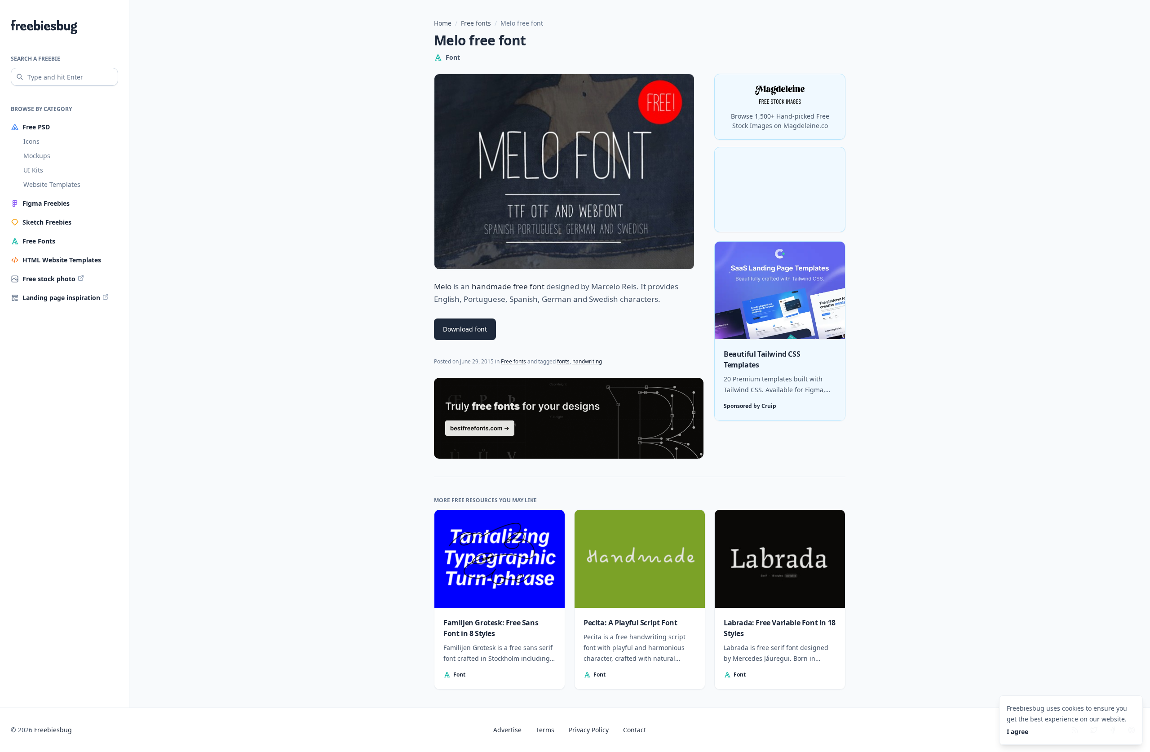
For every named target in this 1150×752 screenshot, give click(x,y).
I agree (1017, 731)
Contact (634, 729)
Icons (31, 141)
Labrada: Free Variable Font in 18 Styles (780, 628)
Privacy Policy (589, 729)
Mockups (36, 155)
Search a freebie (35, 58)
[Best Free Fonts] (568, 418)
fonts (563, 361)
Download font (465, 329)
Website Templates (51, 184)
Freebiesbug (53, 729)
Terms (545, 729)
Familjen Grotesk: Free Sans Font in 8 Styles (490, 628)
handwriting (587, 361)
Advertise (507, 729)
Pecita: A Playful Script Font (630, 623)
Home (442, 23)
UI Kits (33, 170)
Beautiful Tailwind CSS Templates (762, 359)
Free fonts (476, 23)
